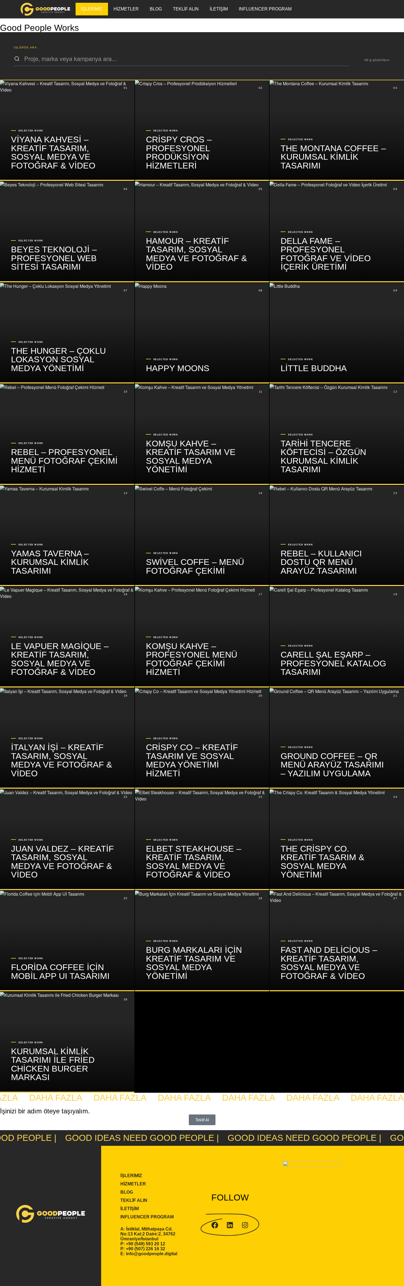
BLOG (156, 9)
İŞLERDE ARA (25, 47)
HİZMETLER (126, 9)
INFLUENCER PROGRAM (265, 9)
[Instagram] (245, 1225)
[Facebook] (215, 1225)
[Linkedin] (230, 1225)
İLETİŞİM (219, 9)
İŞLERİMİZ (92, 9)
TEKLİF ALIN (186, 9)
